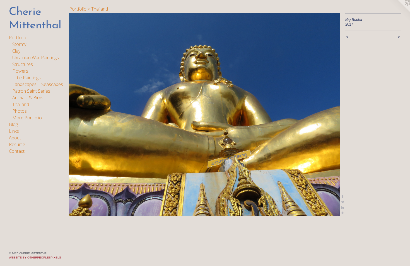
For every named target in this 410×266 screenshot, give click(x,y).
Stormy (19, 44)
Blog (13, 124)
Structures (22, 64)
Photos (19, 111)
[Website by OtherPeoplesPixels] (399, 11)
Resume (17, 144)
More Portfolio (27, 118)
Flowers (20, 71)
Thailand (20, 104)
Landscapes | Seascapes (37, 84)
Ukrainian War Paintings (35, 58)
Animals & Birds (28, 98)
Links (14, 131)
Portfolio (17, 38)
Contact (17, 151)
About (15, 138)
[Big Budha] (204, 114)
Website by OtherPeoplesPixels (35, 257)
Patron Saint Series (31, 91)
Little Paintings (26, 78)
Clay (16, 51)
